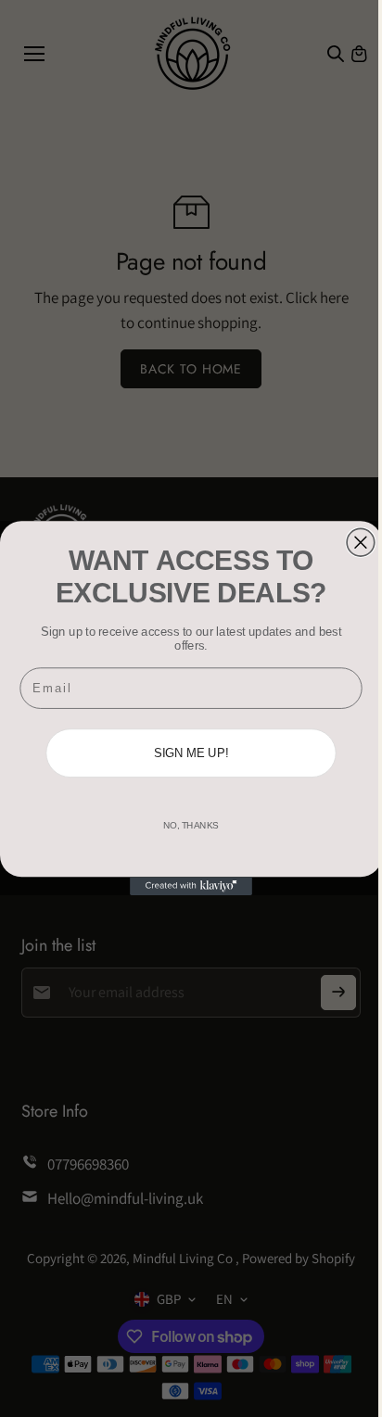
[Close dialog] (361, 543)
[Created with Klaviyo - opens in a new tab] (191, 887)
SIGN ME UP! (191, 753)
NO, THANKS (191, 826)
